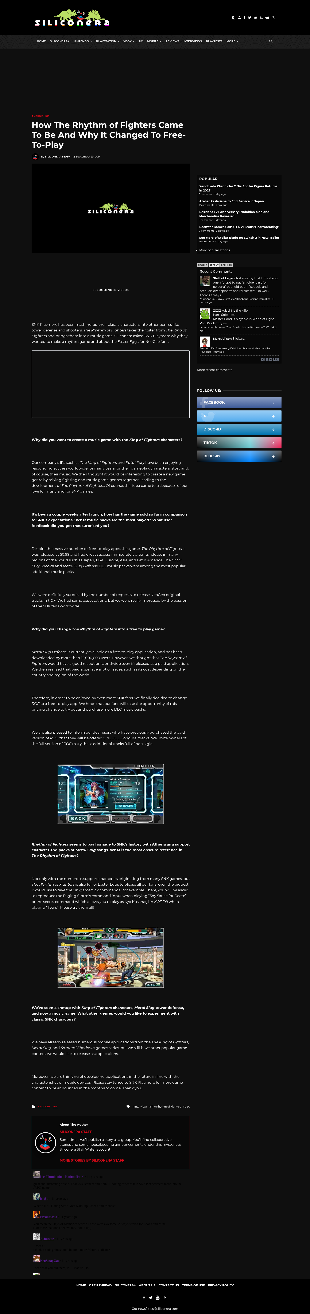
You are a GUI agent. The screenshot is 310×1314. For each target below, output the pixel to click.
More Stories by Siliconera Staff (92, 1160)
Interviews (192, 41)
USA (187, 1106)
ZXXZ (217, 310)
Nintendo (81, 41)
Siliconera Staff (57, 156)
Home (41, 41)
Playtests (214, 41)
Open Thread (100, 1285)
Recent (214, 265)
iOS (47, 116)
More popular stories (214, 250)
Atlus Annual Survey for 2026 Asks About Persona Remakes (235, 298)
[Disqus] (111, 1222)
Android (38, 116)
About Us (147, 1285)
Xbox (127, 41)
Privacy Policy (221, 1285)
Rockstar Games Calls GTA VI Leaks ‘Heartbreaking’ (239, 227)
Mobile (153, 41)
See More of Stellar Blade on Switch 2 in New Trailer (239, 238)
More (230, 41)
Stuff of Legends (225, 278)
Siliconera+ (59, 41)
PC (141, 41)
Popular (226, 265)
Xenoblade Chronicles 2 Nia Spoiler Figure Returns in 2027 (234, 327)
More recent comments (214, 370)
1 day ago (218, 351)
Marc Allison (222, 339)
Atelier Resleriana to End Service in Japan (231, 201)
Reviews (172, 41)
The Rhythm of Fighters (166, 1106)
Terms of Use (193, 1285)
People (202, 265)
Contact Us (169, 1285)
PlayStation (106, 41)
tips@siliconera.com (163, 1309)
